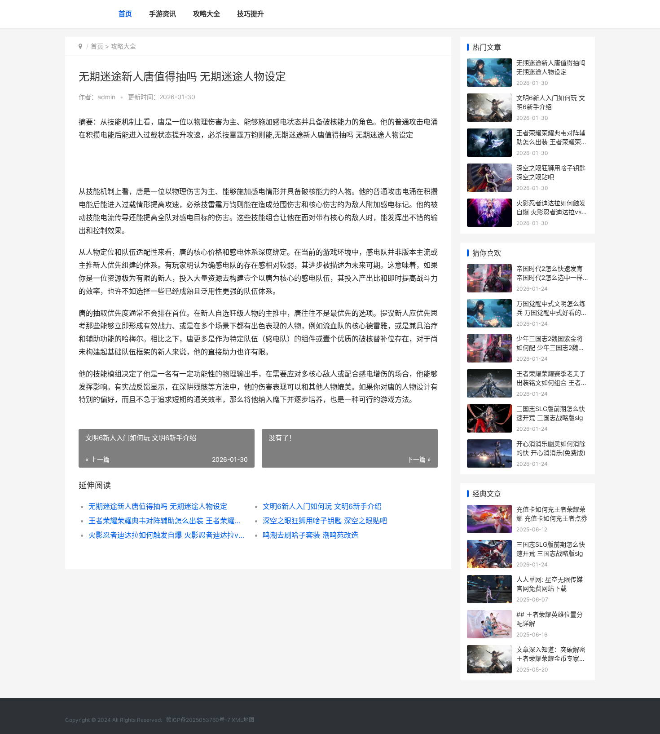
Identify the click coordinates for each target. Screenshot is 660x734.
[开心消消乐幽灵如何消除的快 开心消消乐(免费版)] (489, 445)
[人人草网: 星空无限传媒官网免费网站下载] (489, 580)
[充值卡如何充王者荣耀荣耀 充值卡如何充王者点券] (489, 510)
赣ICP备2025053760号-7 (198, 719)
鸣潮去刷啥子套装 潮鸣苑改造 (310, 535)
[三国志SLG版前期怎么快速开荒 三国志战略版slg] (489, 410)
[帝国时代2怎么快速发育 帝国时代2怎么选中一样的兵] (489, 270)
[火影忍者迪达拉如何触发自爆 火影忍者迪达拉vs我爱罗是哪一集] (489, 204)
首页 (125, 13)
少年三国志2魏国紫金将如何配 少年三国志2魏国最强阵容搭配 (550, 347)
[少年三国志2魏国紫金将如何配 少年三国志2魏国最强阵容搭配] (489, 340)
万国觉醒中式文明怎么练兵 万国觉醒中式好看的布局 (551, 312)
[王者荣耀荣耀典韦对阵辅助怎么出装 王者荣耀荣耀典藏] (489, 134)
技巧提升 (250, 13)
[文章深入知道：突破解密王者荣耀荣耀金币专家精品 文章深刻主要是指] (489, 650)
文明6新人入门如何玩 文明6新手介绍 (322, 506)
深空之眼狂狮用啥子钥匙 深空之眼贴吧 (325, 520)
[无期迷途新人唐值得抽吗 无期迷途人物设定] (489, 64)
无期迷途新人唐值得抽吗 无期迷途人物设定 (157, 506)
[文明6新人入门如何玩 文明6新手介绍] (489, 99)
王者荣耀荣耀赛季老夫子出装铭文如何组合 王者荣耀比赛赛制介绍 (551, 382)
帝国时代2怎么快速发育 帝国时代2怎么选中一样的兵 (549, 277)
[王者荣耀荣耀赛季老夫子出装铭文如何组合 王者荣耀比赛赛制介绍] (489, 375)
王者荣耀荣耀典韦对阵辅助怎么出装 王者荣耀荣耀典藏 (166, 520)
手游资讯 (162, 13)
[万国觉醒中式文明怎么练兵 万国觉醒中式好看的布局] (489, 305)
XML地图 (243, 719)
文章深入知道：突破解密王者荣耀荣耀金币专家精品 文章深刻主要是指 (550, 658)
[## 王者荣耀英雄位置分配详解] (489, 615)
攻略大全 (206, 13)
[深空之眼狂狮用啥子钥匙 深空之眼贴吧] (489, 169)
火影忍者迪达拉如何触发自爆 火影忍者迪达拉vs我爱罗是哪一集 (166, 535)
